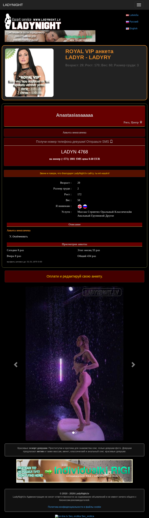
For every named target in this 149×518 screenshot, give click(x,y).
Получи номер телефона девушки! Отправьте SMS (73, 141)
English (134, 28)
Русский (134, 21)
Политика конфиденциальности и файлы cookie (74, 507)
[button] (15, 363)
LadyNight (13, 5)
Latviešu (134, 15)
